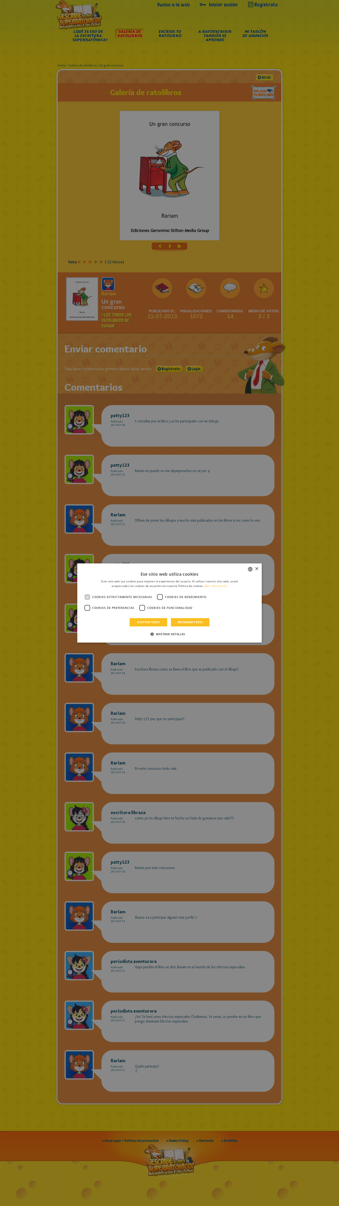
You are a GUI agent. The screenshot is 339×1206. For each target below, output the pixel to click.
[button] (169, 634)
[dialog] (169, 603)
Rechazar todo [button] (190, 622)
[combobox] (250, 569)
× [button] (256, 569)
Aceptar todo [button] (148, 622)
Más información (216, 586)
